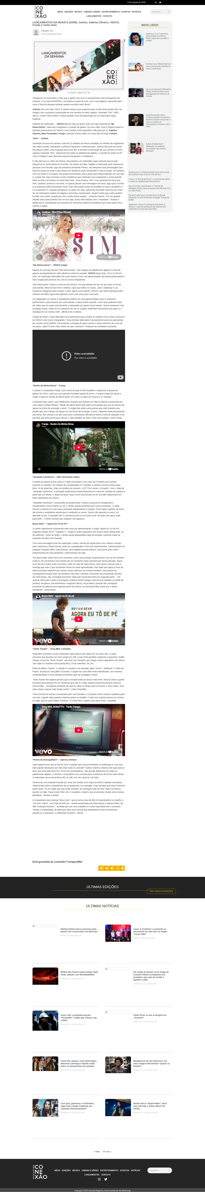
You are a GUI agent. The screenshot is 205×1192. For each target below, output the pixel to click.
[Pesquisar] (169, 12)
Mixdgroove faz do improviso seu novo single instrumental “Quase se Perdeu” (151, 1063)
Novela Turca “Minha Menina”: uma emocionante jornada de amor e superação (158, 66)
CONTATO (107, 16)
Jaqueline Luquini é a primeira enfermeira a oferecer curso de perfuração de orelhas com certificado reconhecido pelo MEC (147, 206)
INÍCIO (60, 12)
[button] (101, 868)
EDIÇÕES (69, 12)
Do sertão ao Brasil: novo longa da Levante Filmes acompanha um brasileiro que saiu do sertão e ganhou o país (151, 976)
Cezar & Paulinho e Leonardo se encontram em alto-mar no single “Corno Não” (150, 931)
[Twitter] (160, 2)
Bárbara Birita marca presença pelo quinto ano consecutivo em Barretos (79, 930)
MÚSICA (78, 12)
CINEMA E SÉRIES (92, 12)
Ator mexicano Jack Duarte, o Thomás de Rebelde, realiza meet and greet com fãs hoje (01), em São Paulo (150, 188)
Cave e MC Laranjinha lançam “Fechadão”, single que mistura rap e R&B (79, 1017)
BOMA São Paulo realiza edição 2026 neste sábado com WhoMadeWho (79, 973)
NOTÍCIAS (136, 12)
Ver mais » (107, 1152)
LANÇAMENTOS (93, 16)
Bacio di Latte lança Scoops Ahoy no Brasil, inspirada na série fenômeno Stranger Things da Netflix (149, 197)
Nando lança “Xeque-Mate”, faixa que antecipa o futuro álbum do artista (150, 1106)
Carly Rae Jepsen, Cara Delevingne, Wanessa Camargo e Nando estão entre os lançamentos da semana (79, 1063)
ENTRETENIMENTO (111, 12)
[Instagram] (156, 2)
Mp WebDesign (125, 1191)
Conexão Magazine (95, 1191)
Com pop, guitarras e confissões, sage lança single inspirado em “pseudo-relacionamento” (77, 1106)
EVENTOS (125, 12)
